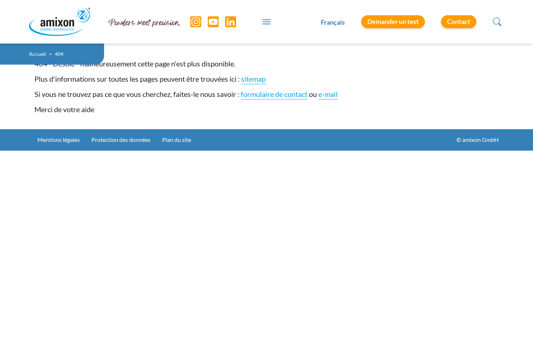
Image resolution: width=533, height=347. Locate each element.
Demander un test (393, 21)
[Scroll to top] (515, 329)
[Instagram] (190, 21)
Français (333, 22)
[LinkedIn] (225, 21)
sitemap (253, 78)
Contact (458, 21)
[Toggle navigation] (266, 22)
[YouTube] (207, 21)
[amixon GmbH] (59, 22)
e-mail (328, 94)
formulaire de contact (274, 94)
